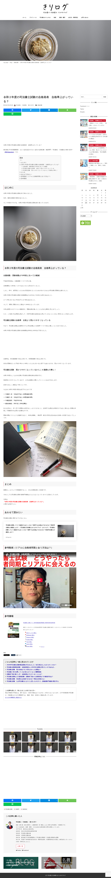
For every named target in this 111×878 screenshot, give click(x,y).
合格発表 (24, 809)
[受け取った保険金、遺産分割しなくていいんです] (49, 747)
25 (86, 202)
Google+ (82, 112)
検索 (104, 97)
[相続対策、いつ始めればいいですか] (49, 737)
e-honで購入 (29, 646)
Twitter (19, 850)
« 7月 (81, 207)
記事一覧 (20, 846)
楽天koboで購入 (30, 635)
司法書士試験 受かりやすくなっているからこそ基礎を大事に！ (40, 170)
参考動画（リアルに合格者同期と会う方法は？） (36, 176)
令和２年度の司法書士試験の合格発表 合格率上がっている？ (40, 164)
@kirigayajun (9, 152)
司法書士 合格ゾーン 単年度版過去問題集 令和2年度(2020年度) (39, 622)
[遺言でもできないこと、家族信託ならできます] (31, 747)
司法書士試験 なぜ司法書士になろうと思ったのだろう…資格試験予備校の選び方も (33, 681)
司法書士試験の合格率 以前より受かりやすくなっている (38, 168)
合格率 (17, 809)
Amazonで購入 (30, 637)
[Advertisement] (55, 79)
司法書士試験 (8, 809)
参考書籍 (24, 178)
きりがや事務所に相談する (13, 697)
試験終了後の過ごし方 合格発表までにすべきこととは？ (24, 674)
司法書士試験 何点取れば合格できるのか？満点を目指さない (26, 679)
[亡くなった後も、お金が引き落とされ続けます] (31, 737)
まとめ (23, 172)
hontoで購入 (29, 644)
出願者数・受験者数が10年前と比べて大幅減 (35, 166)
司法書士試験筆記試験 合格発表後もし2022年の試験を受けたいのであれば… (31, 667)
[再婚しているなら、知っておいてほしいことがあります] (67, 737)
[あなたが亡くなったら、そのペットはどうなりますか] (12, 737)
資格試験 (39, 105)
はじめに (24, 162)
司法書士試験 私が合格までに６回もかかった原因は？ (24, 669)
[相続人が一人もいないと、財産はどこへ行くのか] (67, 747)
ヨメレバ (42, 646)
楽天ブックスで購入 (31, 633)
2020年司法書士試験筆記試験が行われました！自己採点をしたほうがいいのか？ (31, 665)
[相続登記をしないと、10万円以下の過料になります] (12, 747)
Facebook (26, 850)
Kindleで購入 (29, 639)
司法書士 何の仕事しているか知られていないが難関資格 (24, 672)
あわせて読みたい (26, 174)
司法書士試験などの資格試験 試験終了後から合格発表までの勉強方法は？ (30, 676)
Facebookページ (84, 106)
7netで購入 (29, 642)
